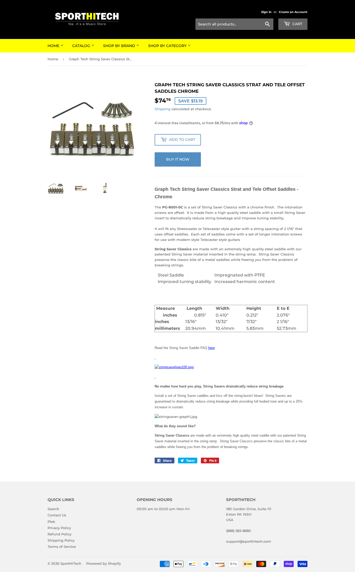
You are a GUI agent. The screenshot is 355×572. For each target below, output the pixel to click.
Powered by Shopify (103, 563)
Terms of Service (62, 546)
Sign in (266, 12)
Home (54, 45)
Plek (51, 522)
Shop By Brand (119, 45)
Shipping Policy (61, 540)
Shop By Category (168, 45)
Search (53, 509)
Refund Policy (59, 534)
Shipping (162, 109)
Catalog (81, 45)
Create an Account (293, 12)
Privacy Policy (59, 528)
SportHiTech (70, 563)
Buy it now (177, 159)
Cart (296, 24)
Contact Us (57, 515)
